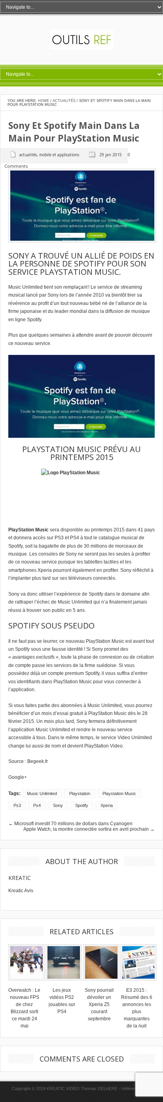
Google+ (17, 777)
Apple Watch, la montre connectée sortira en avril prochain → (89, 829)
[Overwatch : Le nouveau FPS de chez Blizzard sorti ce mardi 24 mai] (26, 983)
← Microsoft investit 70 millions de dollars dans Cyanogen (70, 823)
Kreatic (19, 878)
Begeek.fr (37, 761)
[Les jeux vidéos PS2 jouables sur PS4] (63, 983)
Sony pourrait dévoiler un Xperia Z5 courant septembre (99, 1004)
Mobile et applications (59, 154)
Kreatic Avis (20, 890)
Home (43, 101)
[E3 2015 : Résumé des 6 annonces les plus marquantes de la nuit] (138, 983)
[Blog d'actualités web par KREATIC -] (82, 48)
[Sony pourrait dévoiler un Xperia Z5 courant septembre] (101, 983)
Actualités (64, 101)
